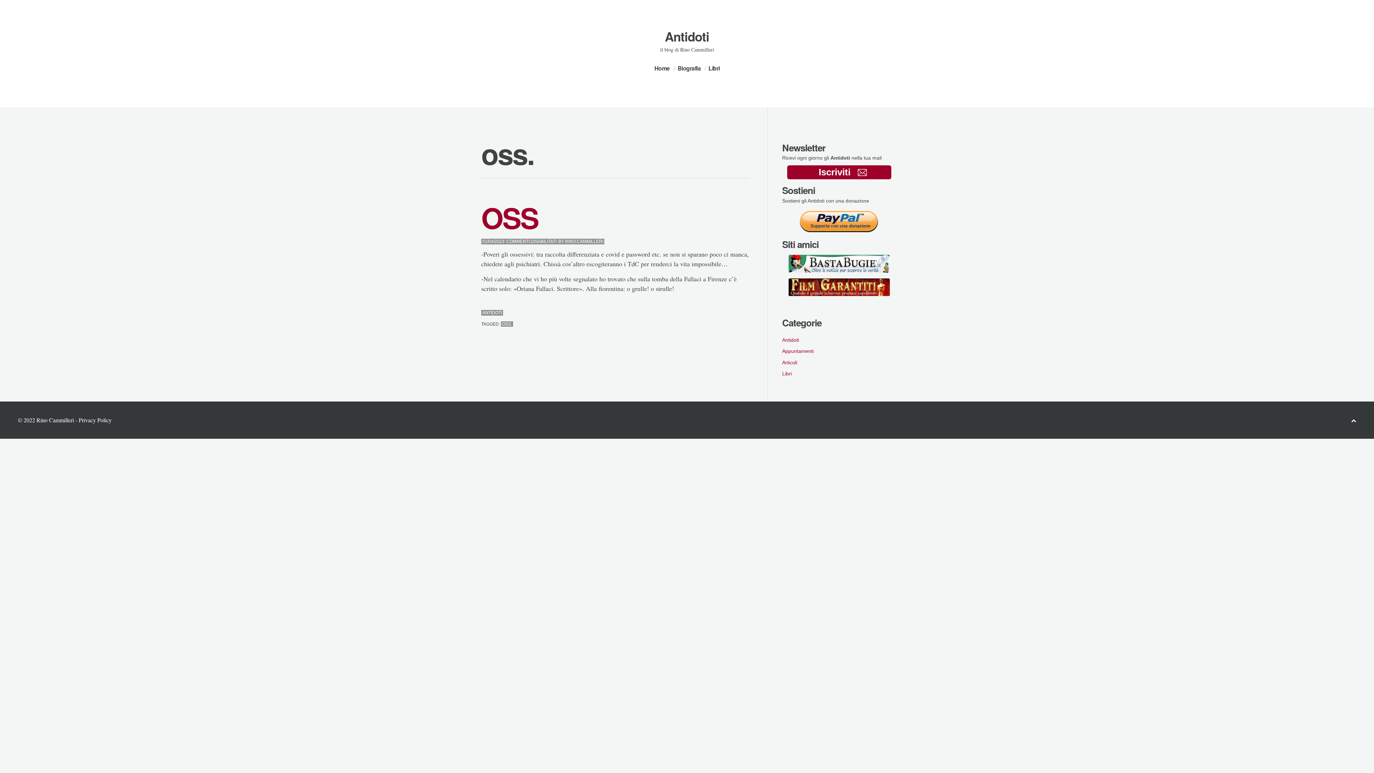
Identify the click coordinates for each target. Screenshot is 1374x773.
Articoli (789, 362)
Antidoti (687, 36)
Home (662, 68)
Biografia (689, 68)
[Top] (1353, 420)
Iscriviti (835, 172)
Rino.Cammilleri (584, 241)
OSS (509, 217)
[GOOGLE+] (747, 313)
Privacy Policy (95, 420)
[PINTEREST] (734, 313)
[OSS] (728, 313)
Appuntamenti (798, 351)
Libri (714, 68)
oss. (507, 324)
